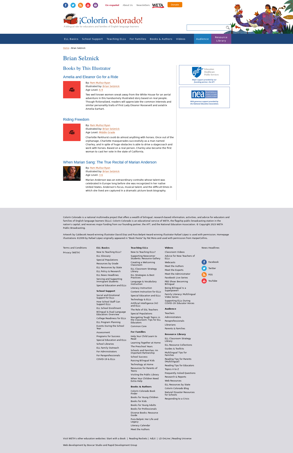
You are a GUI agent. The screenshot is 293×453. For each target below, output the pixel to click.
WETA (158, 5)
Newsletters (143, 5)
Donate (175, 4)
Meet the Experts (174, 270)
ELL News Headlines (107, 275)
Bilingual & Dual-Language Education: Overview (111, 313)
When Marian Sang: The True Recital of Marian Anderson (110, 162)
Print (95, 5)
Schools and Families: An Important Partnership (144, 351)
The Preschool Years (142, 346)
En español (112, 5)
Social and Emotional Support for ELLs (108, 296)
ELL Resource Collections (178, 345)
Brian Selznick (111, 86)
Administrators (173, 317)
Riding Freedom (76, 119)
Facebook (65, 5)
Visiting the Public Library (145, 374)
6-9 (101, 89)
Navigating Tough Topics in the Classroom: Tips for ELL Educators (146, 320)
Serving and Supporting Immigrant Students (109, 280)
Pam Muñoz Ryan (100, 82)
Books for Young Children (144, 397)
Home (66, 48)
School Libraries (105, 344)
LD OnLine (164, 438)
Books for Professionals (144, 409)
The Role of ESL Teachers (144, 309)
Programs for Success (108, 336)
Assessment (103, 332)
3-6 (101, 175)
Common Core (138, 326)
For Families (138, 39)
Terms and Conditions (75, 248)
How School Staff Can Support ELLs (108, 303)
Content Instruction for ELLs (146, 291)
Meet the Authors (140, 429)
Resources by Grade (107, 263)
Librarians (170, 324)
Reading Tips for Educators (179, 365)
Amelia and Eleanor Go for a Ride (90, 77)
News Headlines (210, 248)
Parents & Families (175, 328)
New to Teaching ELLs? (108, 252)
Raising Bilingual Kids (143, 360)
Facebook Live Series (176, 277)
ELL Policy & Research (108, 271)
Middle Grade (107, 132)
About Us (128, 5)
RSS (80, 5)
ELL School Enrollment (108, 308)
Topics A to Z (172, 369)
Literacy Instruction (141, 288)
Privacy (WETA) (71, 252)
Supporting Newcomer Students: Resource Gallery (145, 257)
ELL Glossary (103, 256)
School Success (139, 357)
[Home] (104, 22)
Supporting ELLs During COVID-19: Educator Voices (179, 301)
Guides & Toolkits (174, 348)
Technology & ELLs (141, 299)
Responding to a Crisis (177, 398)
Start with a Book (116, 438)
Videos (180, 39)
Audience (202, 39)
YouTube (88, 5)
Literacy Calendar (140, 425)
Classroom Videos (175, 252)
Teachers (169, 313)
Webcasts (170, 262)
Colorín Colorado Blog (177, 388)
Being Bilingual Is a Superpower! (175, 289)
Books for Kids (139, 401)
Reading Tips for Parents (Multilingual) (178, 360)
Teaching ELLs (116, 39)
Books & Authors (161, 39)
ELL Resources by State (109, 267)
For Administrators (106, 351)
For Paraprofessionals (108, 355)
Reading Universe (181, 438)
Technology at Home (142, 364)
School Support (92, 39)
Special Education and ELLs (111, 285)
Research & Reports (175, 377)
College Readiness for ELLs (111, 318)
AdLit (152, 438)
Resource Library (221, 39)
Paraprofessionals (174, 321)
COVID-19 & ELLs (105, 359)
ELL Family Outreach (107, 348)
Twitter (73, 5)
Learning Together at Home (146, 342)
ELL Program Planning (108, 322)
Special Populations (107, 260)
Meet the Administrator (177, 274)
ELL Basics (71, 39)
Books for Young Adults (143, 405)
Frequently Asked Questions (180, 373)
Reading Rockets (138, 438)
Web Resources (173, 380)
